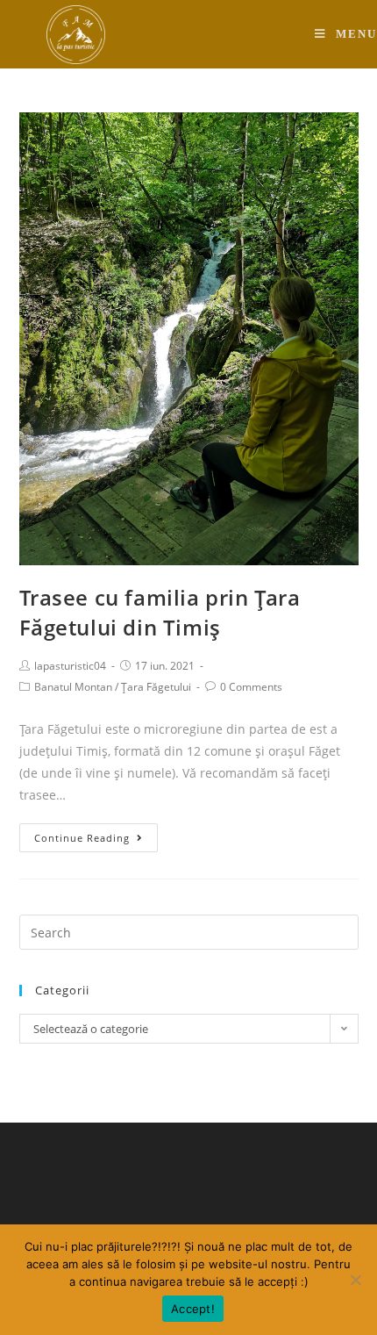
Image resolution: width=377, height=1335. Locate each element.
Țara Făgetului (156, 686)
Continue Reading (82, 837)
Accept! (193, 1309)
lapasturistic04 (70, 665)
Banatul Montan (73, 686)
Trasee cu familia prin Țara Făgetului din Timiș (160, 612)
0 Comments (251, 686)
